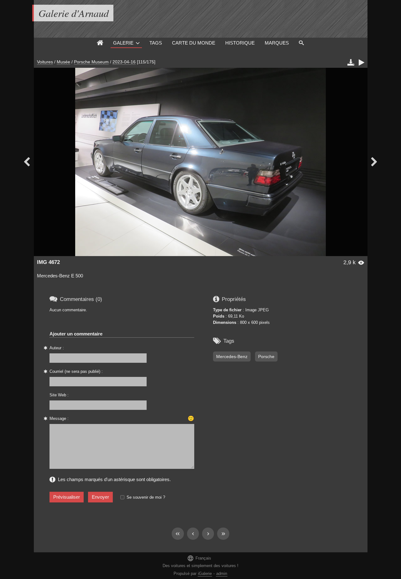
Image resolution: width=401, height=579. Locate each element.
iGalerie (205, 573)
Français (199, 558)
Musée (63, 61)
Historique (240, 43)
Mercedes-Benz (231, 356)
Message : (59, 418)
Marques (277, 43)
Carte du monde (193, 43)
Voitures (45, 61)
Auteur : (56, 348)
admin (221, 573)
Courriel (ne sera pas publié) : (76, 371)
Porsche (266, 356)
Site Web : (59, 395)
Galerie (123, 43)
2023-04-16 (124, 61)
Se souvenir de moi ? (146, 497)
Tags (155, 43)
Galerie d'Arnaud (74, 13)
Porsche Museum (91, 61)
